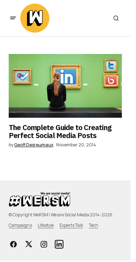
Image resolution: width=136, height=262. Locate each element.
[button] (13, 18)
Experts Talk (71, 225)
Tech (93, 225)
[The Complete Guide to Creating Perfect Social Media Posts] (65, 86)
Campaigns (20, 225)
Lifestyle (46, 225)
